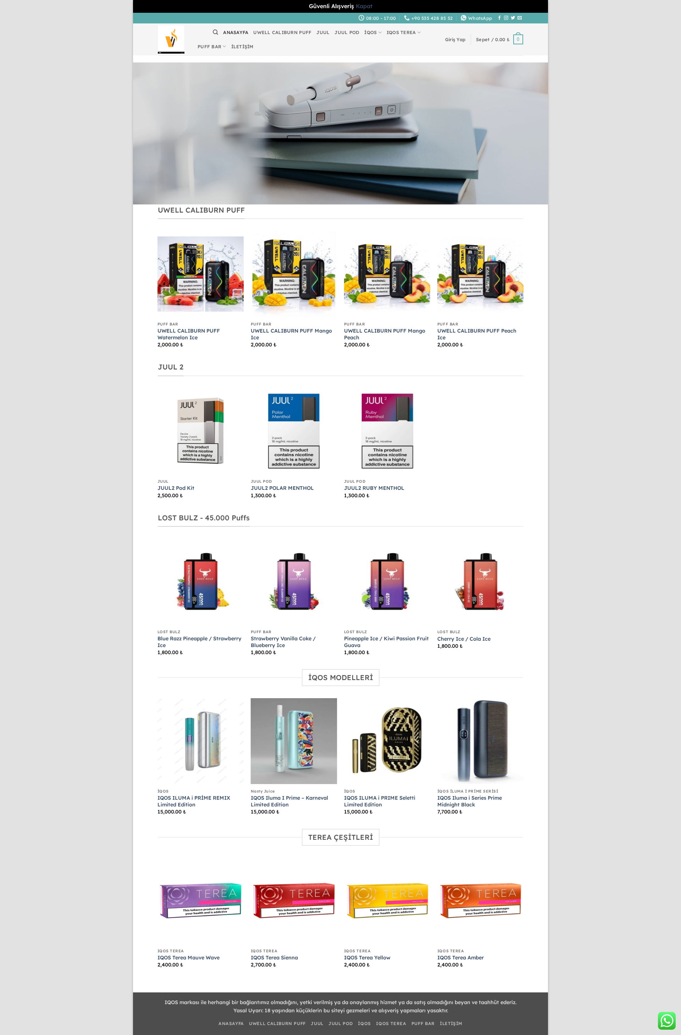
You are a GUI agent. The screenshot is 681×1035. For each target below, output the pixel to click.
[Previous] (158, 295)
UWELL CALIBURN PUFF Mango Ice (291, 334)
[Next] (523, 295)
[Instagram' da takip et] (506, 18)
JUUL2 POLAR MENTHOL (282, 488)
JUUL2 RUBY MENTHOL (374, 488)
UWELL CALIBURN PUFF (282, 32)
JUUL (323, 32)
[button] (455, 39)
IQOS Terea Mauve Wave (188, 957)
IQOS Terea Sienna (274, 957)
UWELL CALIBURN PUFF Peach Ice (476, 334)
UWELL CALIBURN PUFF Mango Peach (384, 334)
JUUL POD (346, 32)
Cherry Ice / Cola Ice (464, 639)
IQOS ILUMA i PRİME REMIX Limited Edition (193, 801)
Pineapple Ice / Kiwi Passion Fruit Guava (386, 641)
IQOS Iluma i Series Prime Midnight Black (469, 801)
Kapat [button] (364, 6)
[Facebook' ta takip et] (499, 18)
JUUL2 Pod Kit (175, 488)
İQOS (370, 32)
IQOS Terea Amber (460, 957)
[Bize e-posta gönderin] (519, 18)
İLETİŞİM (242, 46)
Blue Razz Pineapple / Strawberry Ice (199, 641)
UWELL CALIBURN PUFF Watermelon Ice (188, 334)
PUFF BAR (209, 46)
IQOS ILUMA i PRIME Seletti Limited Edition (379, 801)
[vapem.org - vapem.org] (171, 39)
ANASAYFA (235, 32)
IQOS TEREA (401, 32)
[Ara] (215, 32)
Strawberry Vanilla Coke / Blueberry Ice (283, 641)
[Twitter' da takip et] (513, 18)
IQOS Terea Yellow (367, 957)
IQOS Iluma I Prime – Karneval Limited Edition (289, 801)
